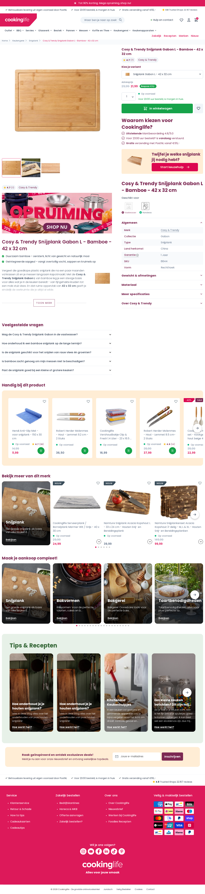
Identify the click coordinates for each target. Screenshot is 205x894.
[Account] (189, 20)
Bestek (58, 30)
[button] (197, 428)
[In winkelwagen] (41, 450)
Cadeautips (17, 828)
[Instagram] (83, 851)
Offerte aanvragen (71, 815)
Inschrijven (172, 757)
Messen (83, 30)
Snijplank (33, 40)
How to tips (17, 815)
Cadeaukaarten (20, 821)
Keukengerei (121, 30)
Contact (150, 889)
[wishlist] (181, 20)
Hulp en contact (163, 20)
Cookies (139, 889)
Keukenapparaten (143, 30)
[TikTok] (114, 851)
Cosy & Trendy (28, 187)
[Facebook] (98, 851)
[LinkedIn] (106, 851)
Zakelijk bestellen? (70, 821)
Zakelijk (156, 36)
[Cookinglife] (17, 20)
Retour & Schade (20, 809)
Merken (183, 36)
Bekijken (11, 539)
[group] (57, 100)
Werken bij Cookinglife (122, 815)
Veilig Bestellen (123, 889)
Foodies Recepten (119, 821)
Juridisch (108, 889)
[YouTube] (91, 851)
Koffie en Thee (100, 30)
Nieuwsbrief (115, 809)
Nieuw (195, 36)
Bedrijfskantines (69, 803)
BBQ (18, 30)
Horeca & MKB (68, 809)
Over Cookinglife (118, 803)
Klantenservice (19, 803)
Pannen (70, 30)
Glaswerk (43, 30)
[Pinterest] (122, 851)
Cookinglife (63, 889)
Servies (30, 30)
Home (5, 40)
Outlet (8, 30)
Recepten (170, 36)
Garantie (130, 255)
